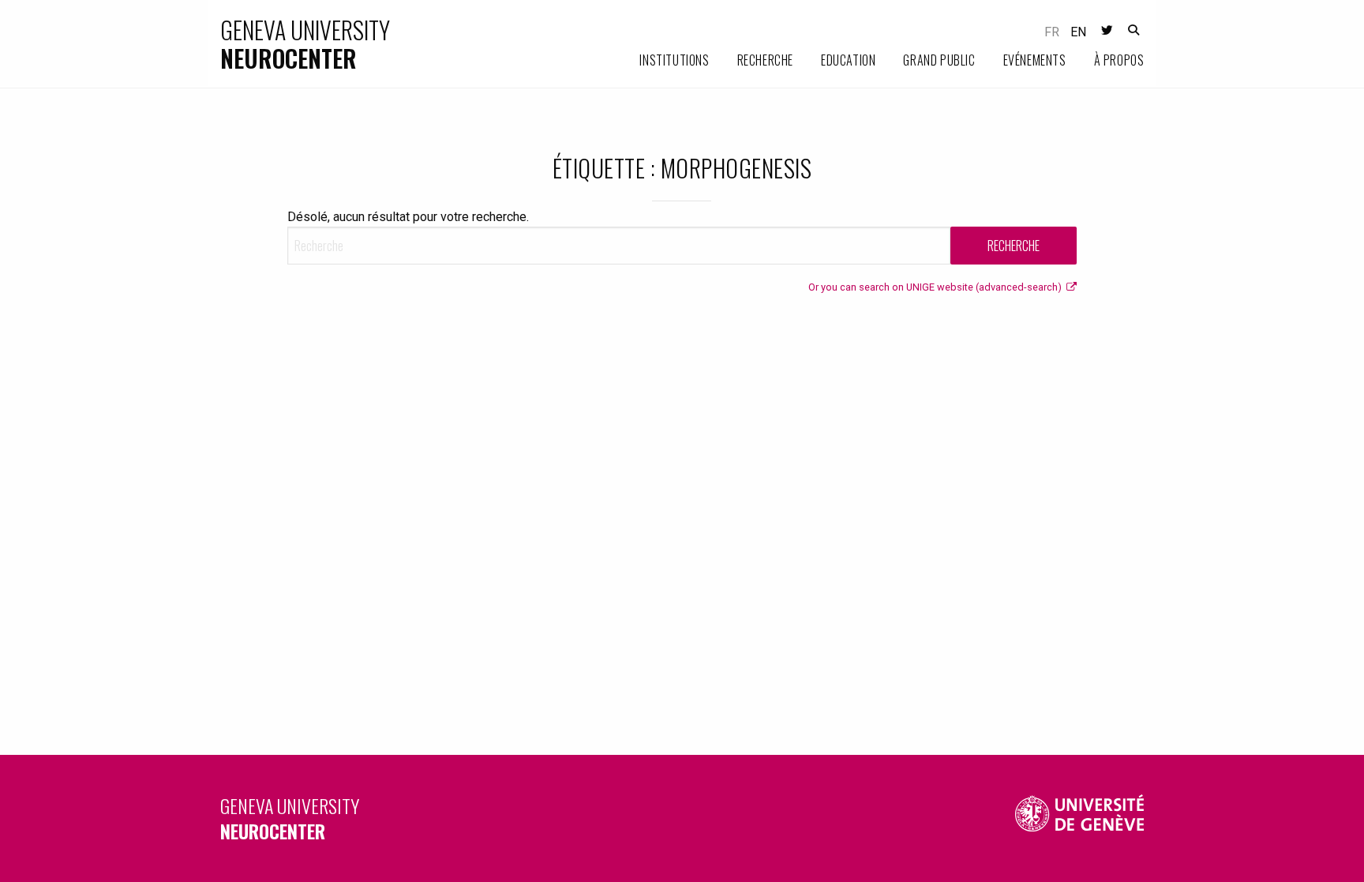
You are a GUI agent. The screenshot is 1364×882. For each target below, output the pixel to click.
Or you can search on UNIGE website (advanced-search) (937, 287)
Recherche (765, 60)
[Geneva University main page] (1080, 818)
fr (1051, 31)
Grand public (939, 60)
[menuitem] (660, 61)
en (1078, 31)
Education (848, 60)
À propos (1119, 60)
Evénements (1034, 60)
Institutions (674, 60)
